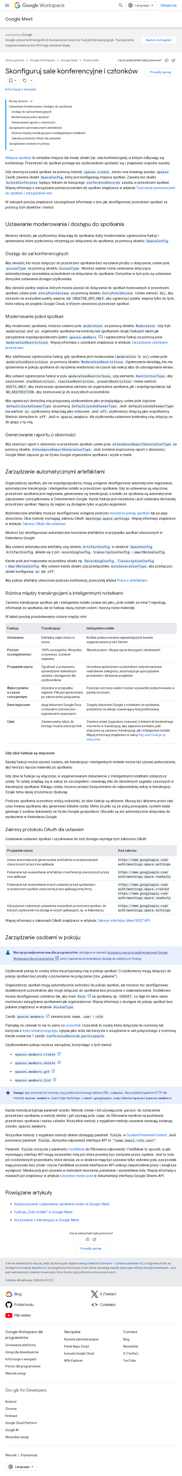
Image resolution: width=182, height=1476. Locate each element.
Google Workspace (42, 60)
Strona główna (14, 60)
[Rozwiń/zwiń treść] (31, 101)
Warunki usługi (15, 1373)
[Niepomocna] (173, 60)
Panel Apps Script (76, 1346)
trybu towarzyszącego (40, 1031)
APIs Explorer (73, 1360)
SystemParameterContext (147, 1135)
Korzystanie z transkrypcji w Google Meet (46, 1220)
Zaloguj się (168, 5)
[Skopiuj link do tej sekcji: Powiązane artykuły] (56, 1193)
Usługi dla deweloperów (22, 1352)
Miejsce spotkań (18, 158)
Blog (126, 1339)
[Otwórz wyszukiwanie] (120, 5)
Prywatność (29, 1455)
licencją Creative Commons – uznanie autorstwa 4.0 (110, 1263)
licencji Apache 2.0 (34, 1267)
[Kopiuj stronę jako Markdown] (25, 80)
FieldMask (76, 1149)
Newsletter (130, 1346)
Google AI (12, 1430)
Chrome (11, 1409)
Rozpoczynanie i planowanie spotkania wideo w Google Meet (61, 1204)
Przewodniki (91, 60)
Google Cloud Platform (21, 1423)
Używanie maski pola (76, 1176)
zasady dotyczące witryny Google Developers (139, 1267)
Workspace (52, 5)
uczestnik (73, 1025)
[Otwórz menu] (7, 5)
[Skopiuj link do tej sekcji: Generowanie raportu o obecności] (79, 435)
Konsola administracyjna (81, 1339)
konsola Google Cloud (79, 1353)
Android (10, 1401)
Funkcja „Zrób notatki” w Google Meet (43, 1212)
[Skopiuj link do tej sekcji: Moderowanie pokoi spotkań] (67, 317)
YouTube (129, 1360)
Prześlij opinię (160, 72)
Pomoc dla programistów (23, 1366)
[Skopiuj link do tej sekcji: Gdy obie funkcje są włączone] (58, 753)
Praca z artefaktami (132, 580)
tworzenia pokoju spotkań (130, 513)
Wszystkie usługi (17, 1437)
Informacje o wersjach (20, 89)
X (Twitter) (130, 1353)
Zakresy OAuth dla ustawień (43, 524)
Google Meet (19, 19)
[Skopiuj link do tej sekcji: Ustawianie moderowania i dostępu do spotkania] (128, 224)
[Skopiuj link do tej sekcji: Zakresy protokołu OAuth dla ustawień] (88, 830)
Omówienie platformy (20, 1345)
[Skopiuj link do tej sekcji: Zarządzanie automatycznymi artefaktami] (109, 472)
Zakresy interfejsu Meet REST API (123, 920)
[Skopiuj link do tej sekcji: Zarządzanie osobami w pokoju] (85, 938)
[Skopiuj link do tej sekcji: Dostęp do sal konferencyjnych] (73, 254)
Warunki (11, 1455)
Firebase (11, 1416)
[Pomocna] (166, 60)
